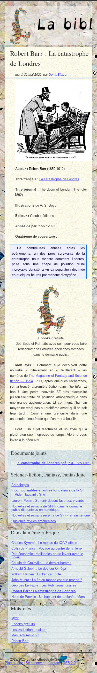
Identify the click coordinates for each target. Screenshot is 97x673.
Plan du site (14, 663)
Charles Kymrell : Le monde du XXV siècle (44, 543)
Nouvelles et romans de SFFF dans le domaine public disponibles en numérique (46, 508)
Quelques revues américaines (33, 521)
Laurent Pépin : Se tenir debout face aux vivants (47, 501)
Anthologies (20, 485)
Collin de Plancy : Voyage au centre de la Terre (46, 548)
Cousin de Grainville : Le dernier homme (41, 563)
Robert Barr (19, 641)
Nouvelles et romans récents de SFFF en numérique (50, 515)
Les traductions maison (28, 630)
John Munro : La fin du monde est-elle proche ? (46, 580)
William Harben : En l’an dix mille (36, 574)
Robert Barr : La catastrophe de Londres (43, 591)
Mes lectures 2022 (25, 635)
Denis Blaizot (58, 74)
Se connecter (36, 663)
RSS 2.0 (69, 663)
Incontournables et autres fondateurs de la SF (48, 490)
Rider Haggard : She (30, 494)
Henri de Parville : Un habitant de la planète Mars (48, 597)
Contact (54, 663)
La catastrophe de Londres (59, 179)
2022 (15, 618)
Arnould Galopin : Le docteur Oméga (38, 568)
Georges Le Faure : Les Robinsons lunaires (43, 585)
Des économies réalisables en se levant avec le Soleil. (47, 555)
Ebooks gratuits (23, 624)
